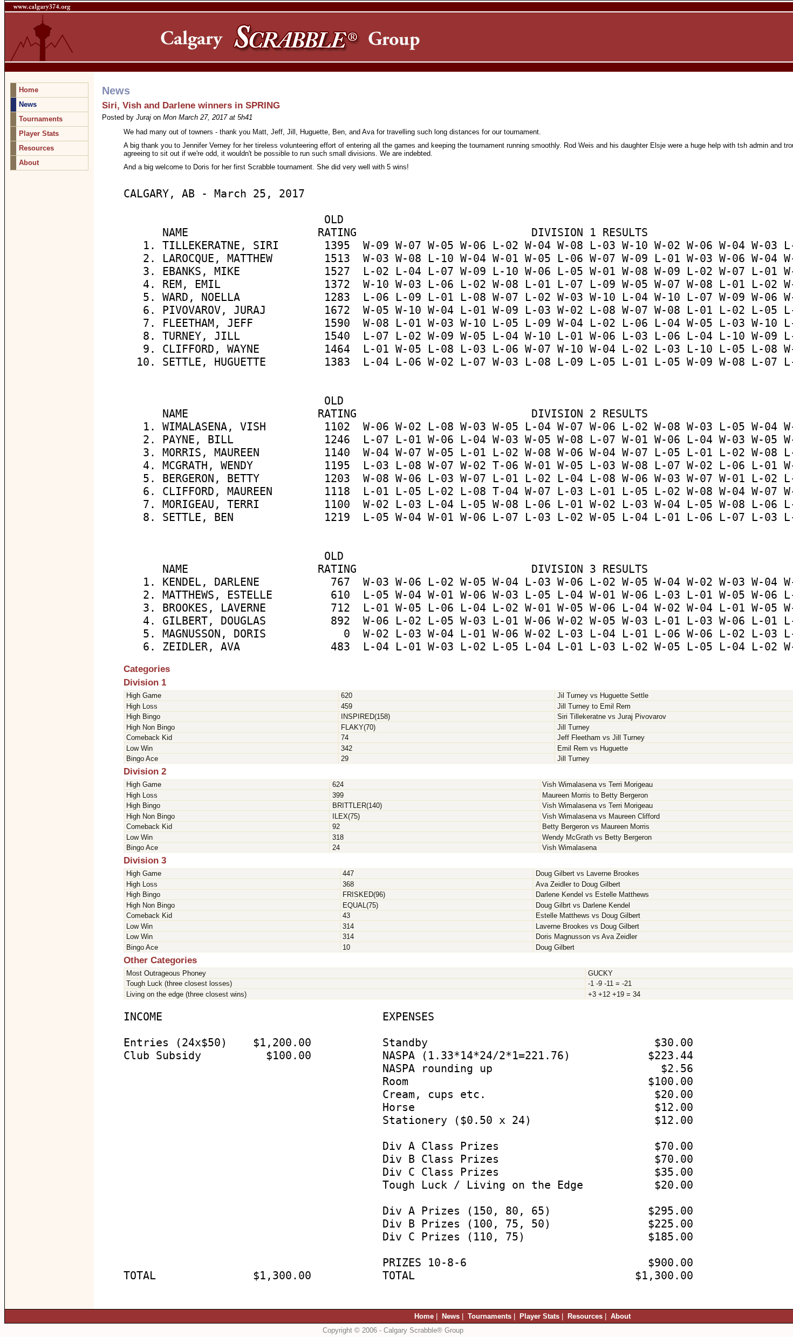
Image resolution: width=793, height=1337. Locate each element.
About (29, 163)
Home (28, 90)
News (28, 104)
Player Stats (39, 133)
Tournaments (41, 119)
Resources (36, 148)
